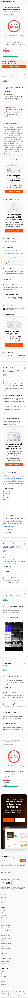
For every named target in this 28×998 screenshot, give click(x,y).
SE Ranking (3, 979)
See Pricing (20, 820)
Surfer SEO (3, 984)
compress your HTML (13, 399)
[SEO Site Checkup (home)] (7, 1)
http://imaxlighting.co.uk (8, 559)
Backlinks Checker (5, 928)
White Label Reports (6, 948)
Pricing (2, 900)
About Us (3, 910)
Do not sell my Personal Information (11, 993)
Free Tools (3, 897)
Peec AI (3, 973)
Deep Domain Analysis (6, 930)
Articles (3, 902)
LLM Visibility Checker (6, 938)
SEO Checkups (4, 915)
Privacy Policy (9, 995)
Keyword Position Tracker (7, 933)
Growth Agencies (5, 961)
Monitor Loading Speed (14, 464)
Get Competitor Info (14, 230)
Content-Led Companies (7, 956)
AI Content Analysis (5, 925)
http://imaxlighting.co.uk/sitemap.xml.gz (15, 262)
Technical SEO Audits (6, 943)
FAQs (2, 912)
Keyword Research (5, 935)
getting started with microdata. (12, 684)
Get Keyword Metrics (14, 191)
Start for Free (8, 820)
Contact (3, 917)
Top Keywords (4, 946)
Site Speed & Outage (6, 940)
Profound (3, 976)
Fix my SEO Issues (14, 66)
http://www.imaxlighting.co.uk (10, 561)
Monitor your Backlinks (14, 345)
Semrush (3, 981)
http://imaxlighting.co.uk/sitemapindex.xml (15, 257)
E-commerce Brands (6, 958)
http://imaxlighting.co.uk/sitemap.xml (15, 253)
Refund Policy (16, 995)
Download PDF (9, 14)
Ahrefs (2, 971)
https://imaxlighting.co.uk (11, 9)
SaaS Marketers (5, 963)
